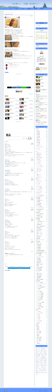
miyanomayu (41, 56)
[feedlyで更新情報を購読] (20, 91)
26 (41, 38)
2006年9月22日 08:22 (7, 210)
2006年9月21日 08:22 (7, 144)
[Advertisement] (19, 79)
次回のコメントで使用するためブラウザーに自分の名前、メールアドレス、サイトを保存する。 (19, 266)
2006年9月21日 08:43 (7, 160)
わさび (6, 179)
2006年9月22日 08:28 (7, 242)
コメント (6, 255)
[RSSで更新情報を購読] (21, 91)
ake (5, 143)
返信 (32, 177)
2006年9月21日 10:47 (7, 189)
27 (43, 38)
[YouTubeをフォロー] (18, 91)
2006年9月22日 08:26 (7, 232)
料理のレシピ (7, 72)
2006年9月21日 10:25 (7, 180)
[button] (28, 87)
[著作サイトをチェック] (16, 91)
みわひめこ (6, 159)
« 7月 (36, 41)
